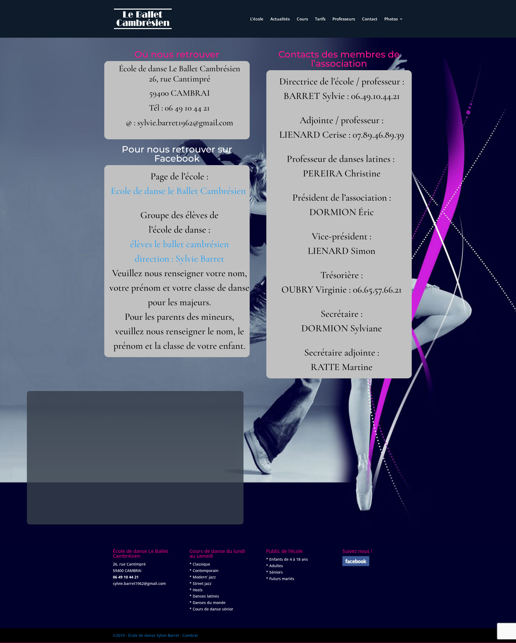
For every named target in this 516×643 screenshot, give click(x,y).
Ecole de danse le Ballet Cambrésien (178, 191)
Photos (391, 19)
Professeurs (343, 19)
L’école (256, 19)
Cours (302, 19)
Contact (369, 19)
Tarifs (320, 19)
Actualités (280, 19)
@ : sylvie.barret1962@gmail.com (179, 122)
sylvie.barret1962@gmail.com (139, 583)
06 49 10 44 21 (187, 107)
